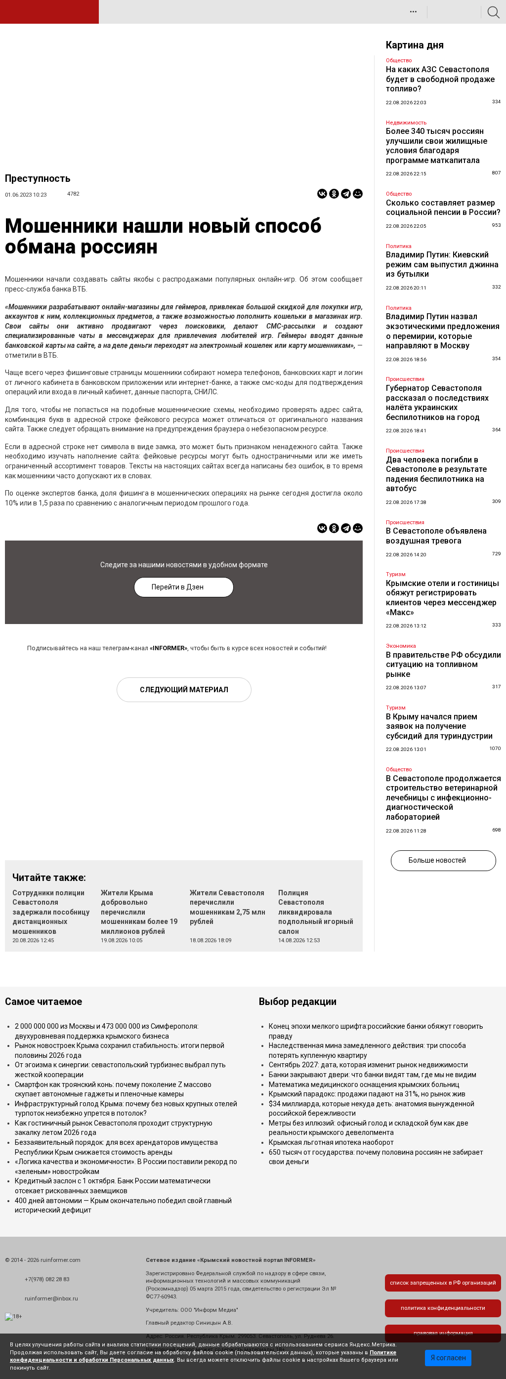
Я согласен (448, 1358)
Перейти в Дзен (178, 587)
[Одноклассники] (334, 194)
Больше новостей (437, 860)
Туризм (396, 574)
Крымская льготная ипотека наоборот (331, 1142)
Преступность (38, 178)
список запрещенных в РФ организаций (443, 1283)
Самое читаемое (43, 1001)
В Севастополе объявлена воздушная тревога (436, 535)
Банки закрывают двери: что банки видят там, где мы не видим (372, 1075)
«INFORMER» (168, 648)
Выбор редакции (298, 1001)
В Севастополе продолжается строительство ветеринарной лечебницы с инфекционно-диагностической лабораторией (443, 798)
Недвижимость (406, 123)
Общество (399, 60)
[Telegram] (346, 194)
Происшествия (405, 379)
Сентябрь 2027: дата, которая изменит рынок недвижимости (368, 1065)
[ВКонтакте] (322, 194)
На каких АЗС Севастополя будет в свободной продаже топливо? (440, 79)
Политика (399, 246)
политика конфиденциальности (443, 1308)
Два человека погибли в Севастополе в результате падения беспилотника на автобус (436, 474)
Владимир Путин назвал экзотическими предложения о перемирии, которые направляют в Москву (443, 331)
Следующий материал (184, 690)
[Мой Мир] (358, 194)
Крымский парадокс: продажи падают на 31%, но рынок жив (367, 1094)
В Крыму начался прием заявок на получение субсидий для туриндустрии (439, 726)
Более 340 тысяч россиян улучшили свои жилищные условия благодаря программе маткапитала (436, 145)
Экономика (401, 646)
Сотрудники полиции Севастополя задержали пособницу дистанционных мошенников (50, 912)
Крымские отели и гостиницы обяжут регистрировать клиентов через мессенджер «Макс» (442, 598)
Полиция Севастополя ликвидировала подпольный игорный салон (315, 912)
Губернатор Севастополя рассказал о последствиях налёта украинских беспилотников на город (437, 402)
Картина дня (415, 45)
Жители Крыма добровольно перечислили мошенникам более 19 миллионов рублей (139, 912)
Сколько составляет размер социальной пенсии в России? (443, 207)
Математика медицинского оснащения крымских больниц (364, 1084)
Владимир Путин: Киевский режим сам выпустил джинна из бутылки (442, 264)
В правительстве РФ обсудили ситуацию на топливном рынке (443, 664)
